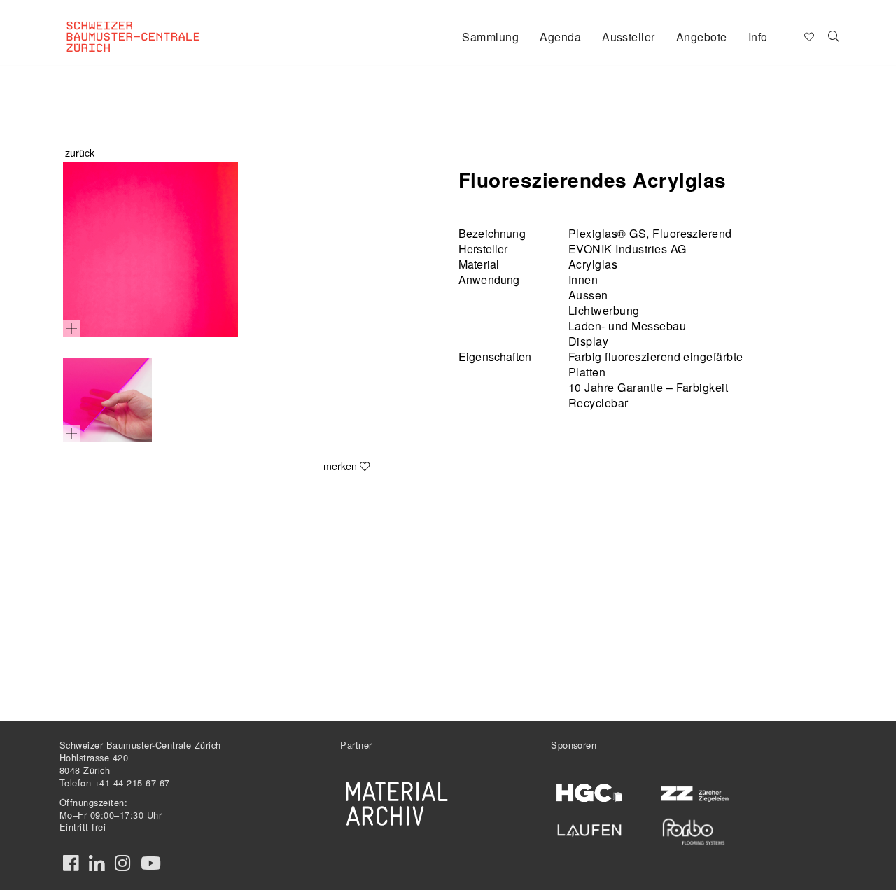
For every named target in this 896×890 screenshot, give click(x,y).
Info (758, 37)
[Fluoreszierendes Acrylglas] (150, 249)
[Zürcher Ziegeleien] (693, 792)
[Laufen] (590, 827)
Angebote (701, 37)
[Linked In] (96, 863)
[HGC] (590, 793)
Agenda (560, 37)
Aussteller (628, 37)
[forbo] (693, 831)
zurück (79, 152)
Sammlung (490, 37)
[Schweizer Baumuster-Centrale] (151, 25)
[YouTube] (150, 863)
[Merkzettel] (808, 35)
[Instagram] (122, 863)
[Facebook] (70, 863)
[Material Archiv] (397, 803)
